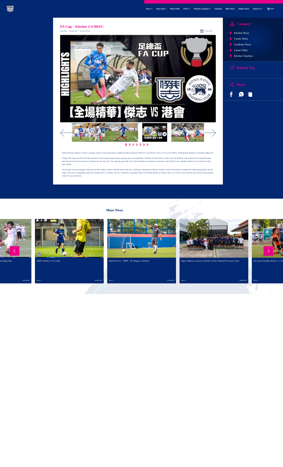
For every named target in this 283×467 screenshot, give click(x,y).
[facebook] (231, 94)
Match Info (175, 9)
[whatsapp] (241, 94)
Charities (218, 9)
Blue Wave (230, 9)
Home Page (63, 31)
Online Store (243, 9)
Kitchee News (73, 31)
